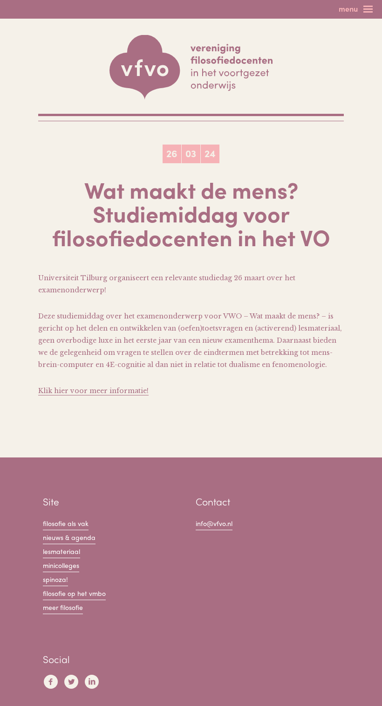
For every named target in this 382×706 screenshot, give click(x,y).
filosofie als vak (66, 523)
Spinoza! (55, 579)
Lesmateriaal (61, 551)
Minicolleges (61, 565)
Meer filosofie (63, 607)
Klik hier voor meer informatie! (93, 391)
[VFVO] (191, 67)
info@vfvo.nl (214, 523)
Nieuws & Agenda (69, 537)
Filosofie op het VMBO (74, 593)
